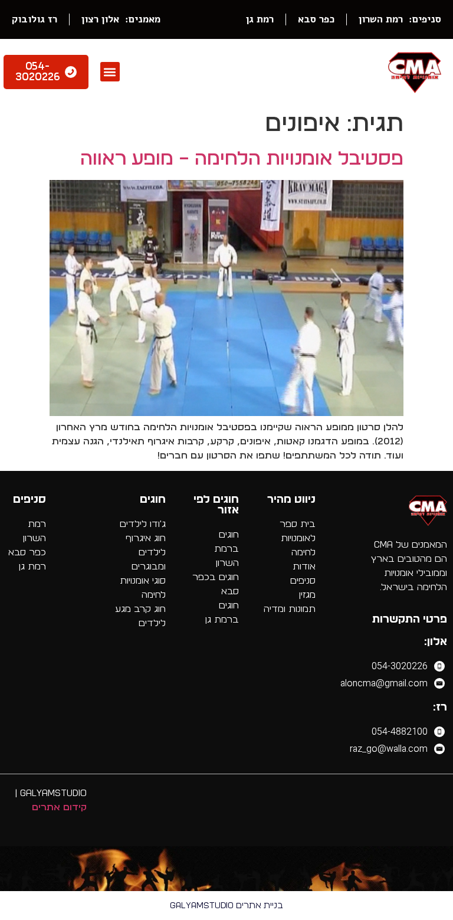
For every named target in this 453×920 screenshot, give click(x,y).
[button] (110, 71)
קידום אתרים (59, 807)
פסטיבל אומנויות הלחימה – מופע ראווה (241, 158)
